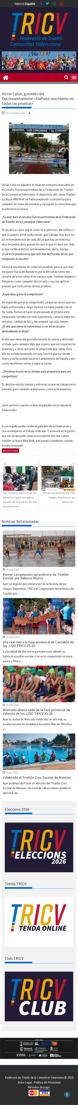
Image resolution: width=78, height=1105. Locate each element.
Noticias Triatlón (10, 450)
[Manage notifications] (67, 1094)
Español (30, 4)
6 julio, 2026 (12, 772)
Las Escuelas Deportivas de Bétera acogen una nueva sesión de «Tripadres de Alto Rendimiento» (20, 499)
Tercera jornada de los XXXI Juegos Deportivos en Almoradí (59, 497)
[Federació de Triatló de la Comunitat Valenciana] (5, 77)
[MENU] (74, 77)
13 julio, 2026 (12, 636)
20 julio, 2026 (12, 569)
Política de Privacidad (47, 1082)
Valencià (19, 4)
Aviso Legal (25, 1082)
